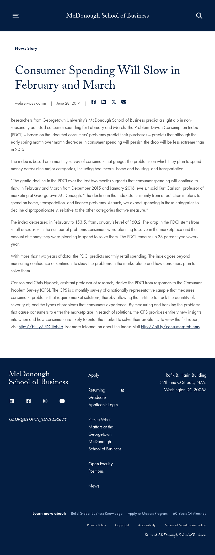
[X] (114, 102)
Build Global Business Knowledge (96, 513)
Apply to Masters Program (148, 513)
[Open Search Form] (199, 15)
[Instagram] (45, 401)
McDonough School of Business (107, 17)
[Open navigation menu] (15, 15)
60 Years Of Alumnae (189, 513)
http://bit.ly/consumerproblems (170, 327)
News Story (26, 48)
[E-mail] (124, 102)
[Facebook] (93, 102)
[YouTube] (62, 401)
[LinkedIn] (104, 102)
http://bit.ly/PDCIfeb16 (41, 327)
